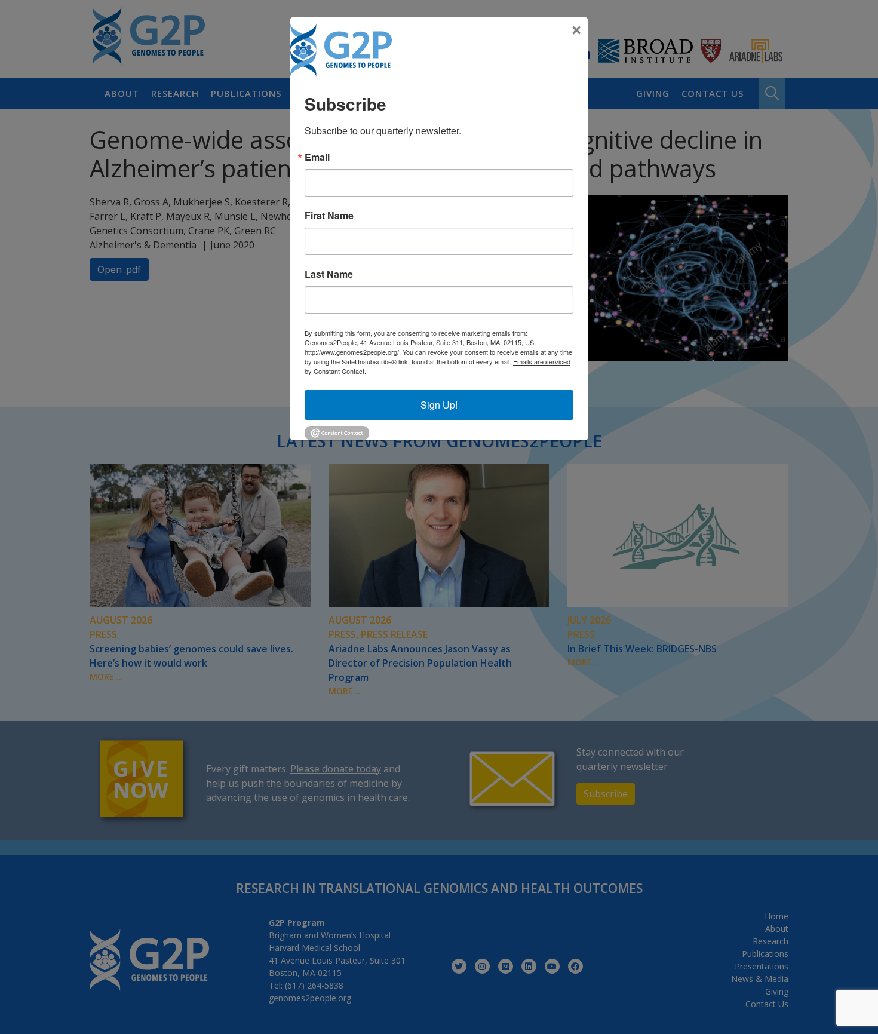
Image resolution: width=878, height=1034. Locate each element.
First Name (329, 215)
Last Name (329, 274)
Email (317, 157)
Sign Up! (439, 405)
